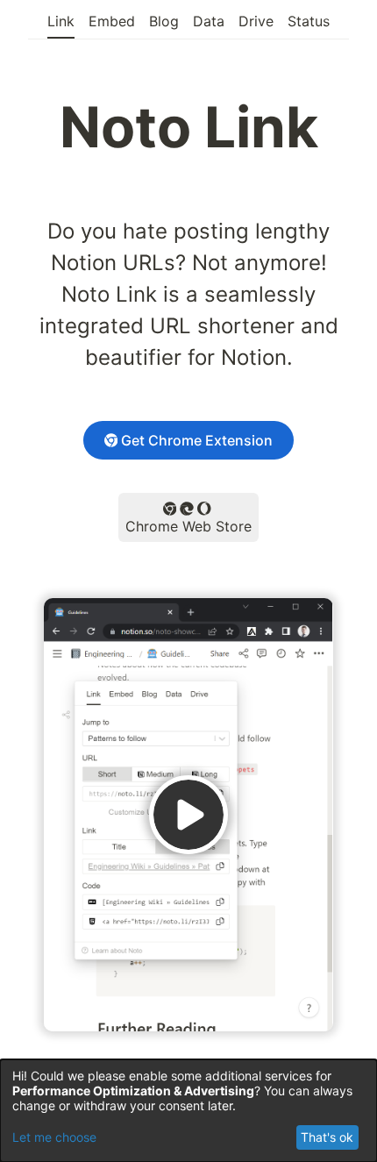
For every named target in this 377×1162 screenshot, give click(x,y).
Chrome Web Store (188, 526)
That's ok (327, 1137)
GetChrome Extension (197, 440)
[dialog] (188, 1110)
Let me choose (54, 1137)
